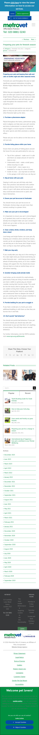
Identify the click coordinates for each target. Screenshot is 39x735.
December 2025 (9, 455)
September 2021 (9, 495)
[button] (4, 375)
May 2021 (7, 509)
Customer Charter (19, 677)
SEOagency (8, 48)
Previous (26, 39)
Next (32, 39)
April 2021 (7, 513)
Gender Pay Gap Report (19, 681)
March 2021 (8, 518)
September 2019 (9, 580)
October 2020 (8, 540)
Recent (27, 393)
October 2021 (8, 491)
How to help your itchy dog (20, 409)
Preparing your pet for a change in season (23, 430)
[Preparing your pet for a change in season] (7, 429)
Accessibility (19, 684)
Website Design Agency (19, 647)
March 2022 (8, 473)
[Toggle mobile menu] (34, 25)
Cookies (19, 665)
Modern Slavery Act (19, 669)
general (5, 50)
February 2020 (9, 576)
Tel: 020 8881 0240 (14, 32)
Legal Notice (19, 657)
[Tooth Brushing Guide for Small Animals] (7, 399)
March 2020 (8, 571)
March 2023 (8, 464)
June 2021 (7, 504)
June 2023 (7, 459)
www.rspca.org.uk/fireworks (16, 336)
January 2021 (8, 527)
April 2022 (7, 468)
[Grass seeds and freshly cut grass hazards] (7, 419)
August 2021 (8, 500)
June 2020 (7, 558)
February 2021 (9, 522)
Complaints (19, 673)
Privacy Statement (19, 653)
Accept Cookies (20, 722)
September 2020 (9, 545)
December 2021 (9, 482)
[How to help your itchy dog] (7, 409)
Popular (11, 393)
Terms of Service (19, 661)
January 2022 (8, 477)
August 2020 (8, 549)
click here (15, 2)
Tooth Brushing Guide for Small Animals (22, 400)
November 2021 (9, 486)
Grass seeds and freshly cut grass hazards (22, 419)
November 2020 (9, 536)
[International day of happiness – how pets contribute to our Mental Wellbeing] (7, 439)
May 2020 (7, 562)
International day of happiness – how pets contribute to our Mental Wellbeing (23, 441)
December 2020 (9, 531)
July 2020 (7, 554)
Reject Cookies (20, 727)
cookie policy (17, 701)
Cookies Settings (19, 718)
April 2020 (7, 567)
